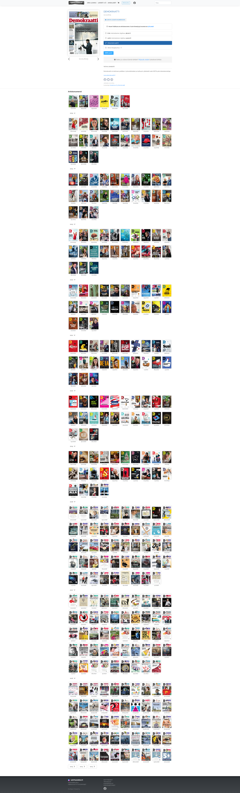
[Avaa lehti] (73, 100)
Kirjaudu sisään (144, 59)
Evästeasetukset (109, 785)
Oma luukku (91, 3)
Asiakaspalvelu (73, 782)
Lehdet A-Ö (102, 3)
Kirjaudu (126, 3)
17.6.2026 (151, 26)
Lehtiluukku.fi (77, 780)
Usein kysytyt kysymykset (77, 784)
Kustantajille (108, 783)
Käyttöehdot (108, 780)
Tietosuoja (107, 781)
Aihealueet (112, 3)
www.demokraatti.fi (109, 75)
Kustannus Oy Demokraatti (117, 85)
